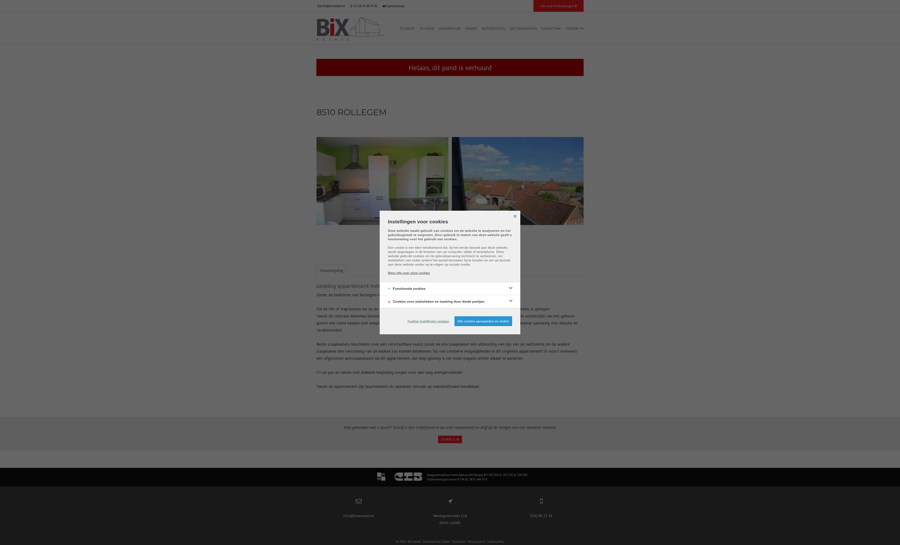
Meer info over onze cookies (409, 273)
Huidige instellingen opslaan (428, 321)
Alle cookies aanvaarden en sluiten (483, 321)
